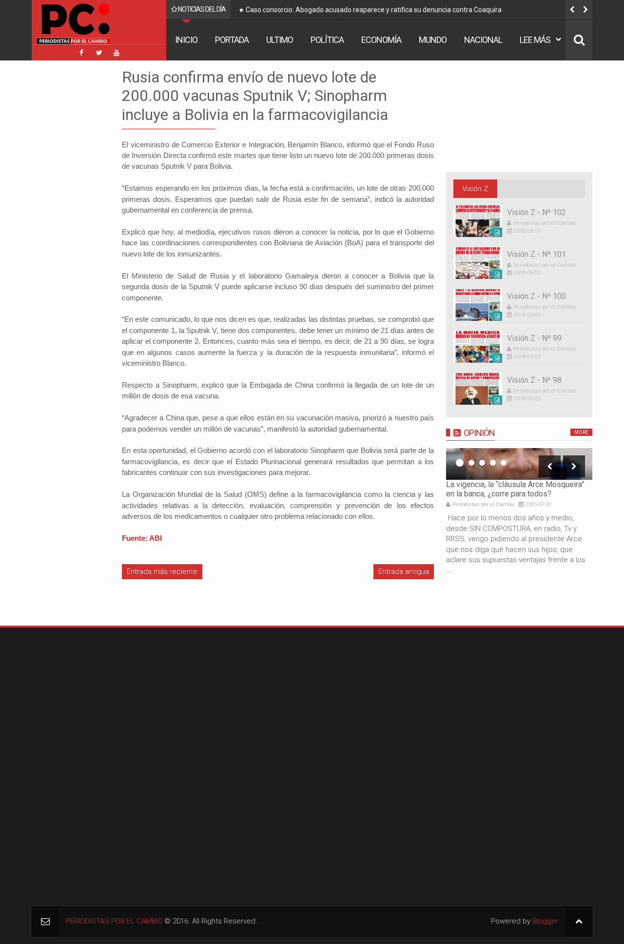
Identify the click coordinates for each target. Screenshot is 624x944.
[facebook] (81, 52)
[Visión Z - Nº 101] (477, 263)
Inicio (186, 40)
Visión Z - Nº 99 (534, 338)
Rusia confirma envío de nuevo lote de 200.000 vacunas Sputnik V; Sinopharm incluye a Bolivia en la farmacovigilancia (255, 96)
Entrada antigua (403, 571)
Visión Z (475, 188)
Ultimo (279, 40)
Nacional (483, 40)
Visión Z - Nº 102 (536, 212)
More (581, 432)
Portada (232, 40)
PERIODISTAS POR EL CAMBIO (114, 921)
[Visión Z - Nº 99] (477, 347)
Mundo (433, 40)
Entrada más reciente (162, 571)
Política (327, 40)
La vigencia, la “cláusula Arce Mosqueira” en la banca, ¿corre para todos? (515, 489)
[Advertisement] (61, 214)
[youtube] (116, 52)
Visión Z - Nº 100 (536, 296)
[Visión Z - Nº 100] (477, 305)
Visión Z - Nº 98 (534, 380)
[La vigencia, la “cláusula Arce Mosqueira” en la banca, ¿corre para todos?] (519, 464)
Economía (381, 40)
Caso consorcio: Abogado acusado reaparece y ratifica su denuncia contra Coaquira (374, 10)
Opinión (479, 433)
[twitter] (99, 52)
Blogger (545, 921)
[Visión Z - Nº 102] (477, 221)
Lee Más (535, 40)
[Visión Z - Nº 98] (477, 389)
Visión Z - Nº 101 (536, 254)
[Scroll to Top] (579, 921)
